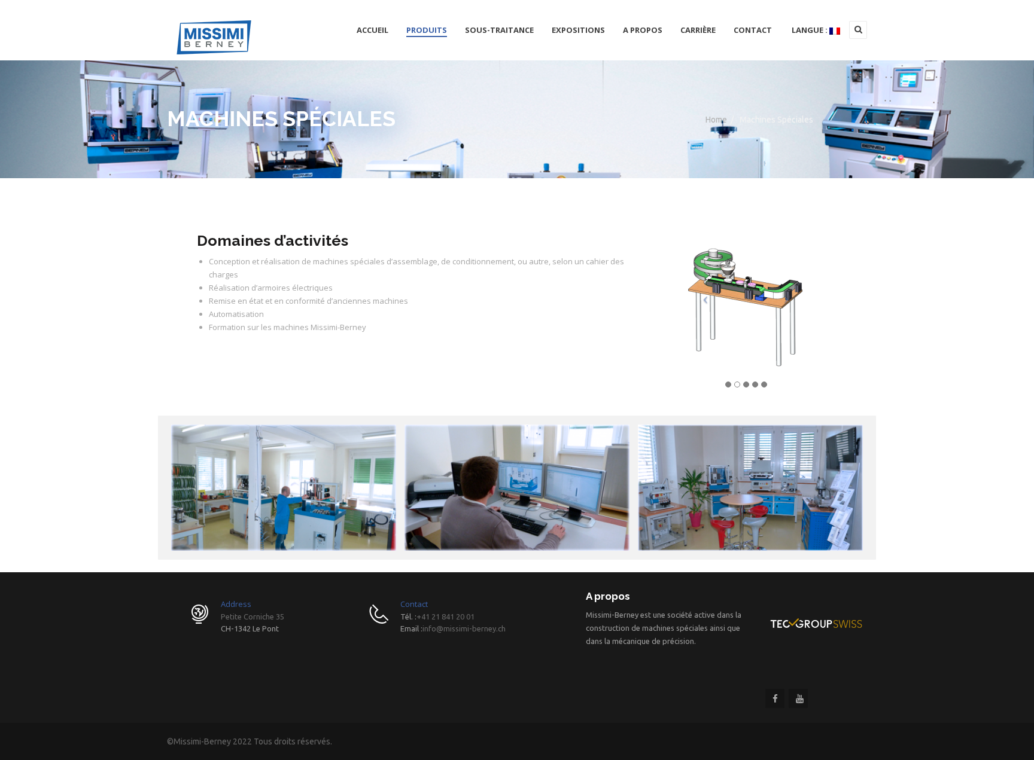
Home (716, 119)
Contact (753, 30)
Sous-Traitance (499, 30)
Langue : (809, 30)
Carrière (698, 30)
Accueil (372, 30)
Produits (426, 30)
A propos (642, 30)
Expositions (578, 30)
